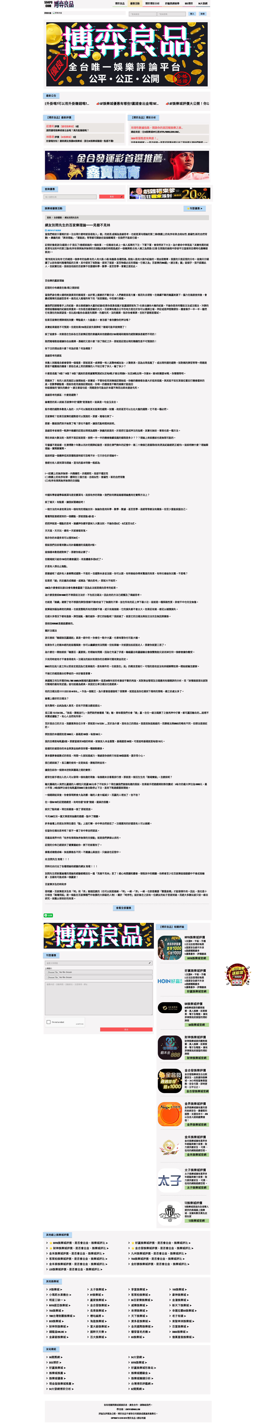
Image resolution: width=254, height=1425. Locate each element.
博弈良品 (131, 1418)
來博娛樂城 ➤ (139, 1310)
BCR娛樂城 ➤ (56, 1321)
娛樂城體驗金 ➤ (141, 1373)
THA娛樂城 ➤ (56, 1310)
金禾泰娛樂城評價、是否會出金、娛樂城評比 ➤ (78, 1264)
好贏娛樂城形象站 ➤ (143, 1367)
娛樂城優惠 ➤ (57, 1378)
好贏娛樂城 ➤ (57, 1367)
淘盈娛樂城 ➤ (98, 1321)
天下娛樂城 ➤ (139, 1316)
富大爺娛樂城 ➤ (100, 1326)
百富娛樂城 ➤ (180, 1326)
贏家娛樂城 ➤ (98, 1300)
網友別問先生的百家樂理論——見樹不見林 (77, 225)
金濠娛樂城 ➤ (180, 1300)
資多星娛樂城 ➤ (141, 1321)
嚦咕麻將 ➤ (97, 1316)
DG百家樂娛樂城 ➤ (142, 1300)
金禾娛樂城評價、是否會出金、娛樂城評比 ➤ (77, 1253)
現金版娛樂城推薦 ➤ (61, 1383)
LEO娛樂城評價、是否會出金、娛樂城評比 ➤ (76, 1269)
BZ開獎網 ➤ (138, 1389)
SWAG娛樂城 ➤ (180, 1331)
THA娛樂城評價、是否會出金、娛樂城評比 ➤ (158, 1258)
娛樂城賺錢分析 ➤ (142, 1378)
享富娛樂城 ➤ (139, 1289)
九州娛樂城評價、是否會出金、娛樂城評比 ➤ (159, 1253)
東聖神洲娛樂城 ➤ (183, 1321)
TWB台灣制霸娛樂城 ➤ (62, 1316)
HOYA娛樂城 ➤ (139, 1362)
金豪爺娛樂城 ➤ (59, 1337)
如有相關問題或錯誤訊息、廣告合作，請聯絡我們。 (128, 1405)
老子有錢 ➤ (179, 1316)
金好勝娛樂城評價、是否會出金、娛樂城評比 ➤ (160, 1264)
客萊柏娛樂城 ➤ (141, 1294)
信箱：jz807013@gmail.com (129, 1409)
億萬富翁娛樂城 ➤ (183, 1337)
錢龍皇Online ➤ (58, 1331)
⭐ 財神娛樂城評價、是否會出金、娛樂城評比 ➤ (79, 1248)
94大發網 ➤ (138, 1357)
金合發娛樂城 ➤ (100, 1305)
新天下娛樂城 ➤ (182, 1305)
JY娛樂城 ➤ (55, 1289)
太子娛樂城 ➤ (98, 1289)
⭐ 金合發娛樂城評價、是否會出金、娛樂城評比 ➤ (162, 1248)
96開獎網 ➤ (56, 1357)
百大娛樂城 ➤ (98, 1337)
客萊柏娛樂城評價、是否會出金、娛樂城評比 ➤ (78, 1258)
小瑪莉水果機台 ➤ (60, 1294)
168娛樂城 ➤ (179, 1289)
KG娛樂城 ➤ (138, 1337)
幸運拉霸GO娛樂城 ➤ (184, 1310)
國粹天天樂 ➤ (98, 1331)
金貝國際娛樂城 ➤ (142, 1326)
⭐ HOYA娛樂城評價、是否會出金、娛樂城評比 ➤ (78, 1243)
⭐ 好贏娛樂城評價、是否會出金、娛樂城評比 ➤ (161, 1243)
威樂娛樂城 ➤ (139, 1305)
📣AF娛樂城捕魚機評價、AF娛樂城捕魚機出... (204, 103)
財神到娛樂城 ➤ (59, 1326)
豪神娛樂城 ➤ (180, 1294)
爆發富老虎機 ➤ (141, 1331)
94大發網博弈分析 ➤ (61, 1389)
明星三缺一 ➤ (57, 1300)
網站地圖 (141, 1418)
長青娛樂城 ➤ (98, 1310)
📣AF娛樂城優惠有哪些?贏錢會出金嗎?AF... (54, 103)
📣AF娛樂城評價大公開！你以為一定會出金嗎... (128, 103)
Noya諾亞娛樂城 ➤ (60, 1305)
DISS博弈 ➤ (55, 1362)
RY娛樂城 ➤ (97, 1294)
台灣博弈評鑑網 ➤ (142, 1383)
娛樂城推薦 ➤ (57, 1373)
